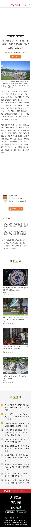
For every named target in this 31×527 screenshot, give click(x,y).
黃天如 (4, 321)
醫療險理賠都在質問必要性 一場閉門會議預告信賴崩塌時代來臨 (17, 424)
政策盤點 (11, 240)
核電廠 (6, 248)
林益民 (4, 351)
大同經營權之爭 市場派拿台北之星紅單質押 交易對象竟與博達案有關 (17, 407)
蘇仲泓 (4, 380)
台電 (24, 240)
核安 (5, 240)
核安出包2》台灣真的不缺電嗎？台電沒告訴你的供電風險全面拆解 (16, 233)
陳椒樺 (18, 246)
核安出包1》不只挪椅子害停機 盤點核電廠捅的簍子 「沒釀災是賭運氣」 (16, 226)
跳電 (13, 246)
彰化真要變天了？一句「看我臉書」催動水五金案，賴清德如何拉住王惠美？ (17, 416)
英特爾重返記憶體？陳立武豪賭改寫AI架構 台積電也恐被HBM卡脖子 (17, 457)
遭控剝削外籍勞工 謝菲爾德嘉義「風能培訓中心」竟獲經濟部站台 (17, 481)
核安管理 (7, 246)
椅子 (24, 243)
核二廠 (6, 243)
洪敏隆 (4, 292)
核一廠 (18, 243)
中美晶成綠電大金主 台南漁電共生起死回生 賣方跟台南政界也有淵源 (17, 448)
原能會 (18, 240)
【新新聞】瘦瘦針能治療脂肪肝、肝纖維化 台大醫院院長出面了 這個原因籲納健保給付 (17, 432)
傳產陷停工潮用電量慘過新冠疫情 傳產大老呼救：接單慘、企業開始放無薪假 (17, 466)
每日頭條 (13, 248)
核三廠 (12, 243)
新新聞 (24, 246)
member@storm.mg (20, 520)
